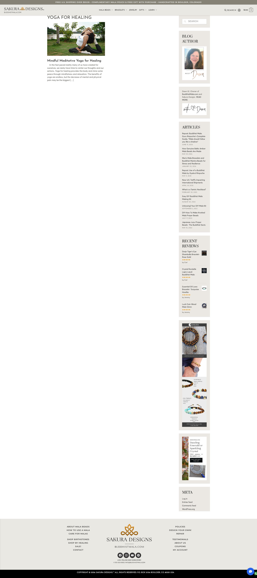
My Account (180, 550)
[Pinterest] (138, 555)
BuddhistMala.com (190, 94)
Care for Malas (78, 533)
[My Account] (239, 10)
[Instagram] (126, 555)
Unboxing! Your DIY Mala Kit (194, 206)
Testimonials (180, 539)
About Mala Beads (78, 526)
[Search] (230, 10)
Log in (184, 498)
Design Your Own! (180, 530)
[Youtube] (132, 555)
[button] (248, 10)
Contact (78, 550)
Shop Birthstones (78, 539)
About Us (180, 543)
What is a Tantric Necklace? (194, 189)
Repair (180, 533)
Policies (180, 526)
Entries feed (187, 502)
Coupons (180, 546)
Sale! (78, 546)
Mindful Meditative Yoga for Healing (74, 60)
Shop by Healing (78, 543)
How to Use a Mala (78, 530)
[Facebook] (120, 555)
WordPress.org (188, 509)
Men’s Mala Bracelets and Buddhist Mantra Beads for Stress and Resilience (193, 161)
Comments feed (189, 505)
